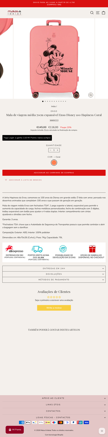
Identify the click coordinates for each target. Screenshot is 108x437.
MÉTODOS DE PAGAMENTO (54, 279)
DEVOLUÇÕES (54, 274)
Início (53, 106)
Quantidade (54, 145)
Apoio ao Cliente (53, 398)
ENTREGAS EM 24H (54, 268)
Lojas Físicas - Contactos (53, 417)
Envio (46, 130)
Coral (54, 162)
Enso (54, 111)
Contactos (53, 411)
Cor (54, 157)
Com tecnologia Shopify (54, 435)
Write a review (54, 307)
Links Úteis (53, 404)
